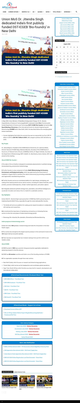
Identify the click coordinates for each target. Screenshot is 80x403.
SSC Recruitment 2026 (27, 334)
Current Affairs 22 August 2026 (44, 387)
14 (71, 56)
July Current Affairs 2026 (67, 25)
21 (71, 59)
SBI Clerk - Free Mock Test (11, 286)
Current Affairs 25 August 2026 (9, 387)
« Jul (56, 67)
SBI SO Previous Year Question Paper (67, 159)
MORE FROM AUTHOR (19, 372)
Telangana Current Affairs (67, 138)
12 (64, 56)
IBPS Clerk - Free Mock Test (12, 293)
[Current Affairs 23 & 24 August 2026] (27, 380)
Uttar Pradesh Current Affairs (67, 142)
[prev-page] (3, 392)
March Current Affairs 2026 (67, 33)
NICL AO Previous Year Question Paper (66, 203)
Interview (67, 12)
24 (56, 62)
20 (67, 59)
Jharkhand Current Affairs (67, 109)
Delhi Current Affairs (66, 97)
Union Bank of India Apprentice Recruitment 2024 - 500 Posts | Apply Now (25, 354)
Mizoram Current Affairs (67, 124)
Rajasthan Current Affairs (67, 132)
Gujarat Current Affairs (67, 101)
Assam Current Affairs (67, 91)
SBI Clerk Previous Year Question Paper (67, 157)
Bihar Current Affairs (67, 93)
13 (67, 56)
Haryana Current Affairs (67, 103)
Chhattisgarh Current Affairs (67, 95)
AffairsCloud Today (67, 20)
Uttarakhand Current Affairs (67, 144)
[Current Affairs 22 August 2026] (44, 380)
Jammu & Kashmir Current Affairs (67, 107)
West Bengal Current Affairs (66, 146)
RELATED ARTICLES (7, 372)
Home (4, 12)
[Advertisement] (27, 78)
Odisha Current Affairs (67, 128)
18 (60, 59)
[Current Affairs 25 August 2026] (10, 380)
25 (60, 62)
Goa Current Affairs (67, 99)
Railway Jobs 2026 (27, 331)
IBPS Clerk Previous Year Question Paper (67, 163)
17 (56, 59)
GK (33, 12)
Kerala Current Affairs (67, 113)
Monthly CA (25, 12)
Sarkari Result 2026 (27, 337)
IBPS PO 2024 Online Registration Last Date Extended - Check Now (23, 361)
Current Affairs (13, 12)
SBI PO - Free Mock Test (11, 290)
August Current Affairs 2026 (66, 23)
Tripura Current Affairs (67, 140)
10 (56, 56)
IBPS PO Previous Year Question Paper (67, 161)
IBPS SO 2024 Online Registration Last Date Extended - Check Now (23, 357)
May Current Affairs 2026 (67, 29)
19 (64, 59)
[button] (76, 12)
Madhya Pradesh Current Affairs (67, 118)
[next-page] (5, 392)
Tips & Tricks (56, 12)
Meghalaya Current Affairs (67, 122)
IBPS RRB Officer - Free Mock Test (14, 279)
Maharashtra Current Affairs (67, 116)
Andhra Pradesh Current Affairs (66, 87)
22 (74, 59)
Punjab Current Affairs (67, 130)
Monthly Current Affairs (67, 35)
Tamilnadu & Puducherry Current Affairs (67, 136)
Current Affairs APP (67, 18)
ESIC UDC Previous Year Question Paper (67, 212)
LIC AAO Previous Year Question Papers (67, 193)
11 (60, 56)
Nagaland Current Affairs (67, 126)
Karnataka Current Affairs (67, 111)
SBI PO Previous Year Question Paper (67, 155)
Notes (47, 12)
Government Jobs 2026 (27, 329)
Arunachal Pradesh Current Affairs (67, 89)
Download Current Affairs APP (13, 309)
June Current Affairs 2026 (67, 27)
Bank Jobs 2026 (27, 326)
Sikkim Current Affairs (67, 134)
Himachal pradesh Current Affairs (67, 105)
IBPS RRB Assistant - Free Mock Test (14, 282)
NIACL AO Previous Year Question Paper (67, 214)
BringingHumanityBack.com (64, 76)
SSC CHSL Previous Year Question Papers (67, 228)
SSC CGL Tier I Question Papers (67, 230)
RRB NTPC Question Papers (67, 226)
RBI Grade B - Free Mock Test (12, 297)
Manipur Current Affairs (67, 120)
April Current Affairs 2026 (67, 31)
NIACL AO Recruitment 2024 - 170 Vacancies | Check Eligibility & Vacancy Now (26, 346)
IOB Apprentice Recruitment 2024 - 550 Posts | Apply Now (20, 350)
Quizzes (40, 12)
